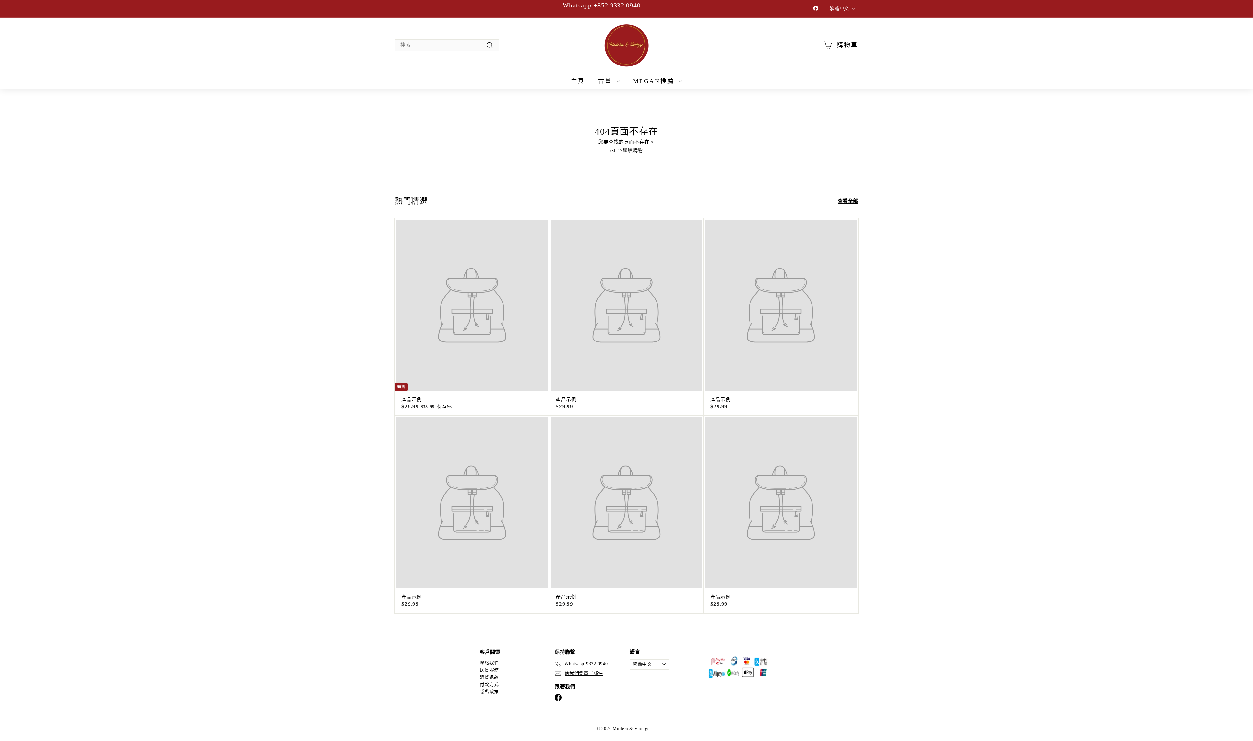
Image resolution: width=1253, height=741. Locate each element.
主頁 (578, 81)
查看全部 (848, 201)
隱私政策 (489, 691)
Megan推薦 (655, 81)
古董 (606, 81)
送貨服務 (489, 670)
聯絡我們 (489, 663)
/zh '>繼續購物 (626, 150)
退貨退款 (489, 677)
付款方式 (489, 684)
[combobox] (447, 45)
